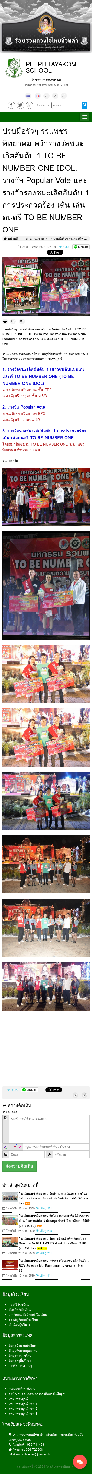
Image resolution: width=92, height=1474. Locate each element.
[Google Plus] (29, 105)
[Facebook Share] (11, 105)
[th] (28, 96)
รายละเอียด (9, 1112)
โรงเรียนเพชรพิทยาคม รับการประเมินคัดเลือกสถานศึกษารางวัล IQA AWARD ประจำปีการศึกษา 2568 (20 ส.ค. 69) (53, 1243)
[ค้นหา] (84, 105)
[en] (38, 96)
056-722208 (34, 1449)
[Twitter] (20, 105)
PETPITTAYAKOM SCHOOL (51, 67)
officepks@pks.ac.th (36, 1454)
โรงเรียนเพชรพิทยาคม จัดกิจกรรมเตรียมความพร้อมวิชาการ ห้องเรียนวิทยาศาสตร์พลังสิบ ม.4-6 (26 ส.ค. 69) (54, 1198)
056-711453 (35, 1444)
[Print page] (5, 321)
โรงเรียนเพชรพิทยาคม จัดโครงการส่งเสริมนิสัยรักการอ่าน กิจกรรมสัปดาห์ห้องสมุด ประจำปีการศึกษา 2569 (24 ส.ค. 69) (54, 1220)
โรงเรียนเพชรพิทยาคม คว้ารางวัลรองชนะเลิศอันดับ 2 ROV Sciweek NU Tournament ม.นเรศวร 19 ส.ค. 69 (54, 1265)
